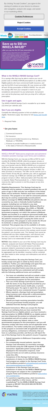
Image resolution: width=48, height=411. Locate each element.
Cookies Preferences (24, 409)
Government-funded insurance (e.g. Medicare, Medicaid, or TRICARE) (22, 140)
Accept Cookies (24, 29)
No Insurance (11, 136)
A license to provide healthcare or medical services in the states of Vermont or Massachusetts (24, 145)
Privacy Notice (27, 403)
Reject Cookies (23, 23)
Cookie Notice (36, 403)
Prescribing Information (35, 35)
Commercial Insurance (14, 133)
